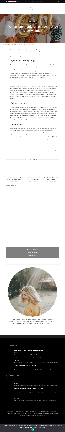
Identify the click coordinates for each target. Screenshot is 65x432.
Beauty (29, 249)
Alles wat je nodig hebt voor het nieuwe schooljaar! (28, 388)
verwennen (21, 150)
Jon (28, 35)
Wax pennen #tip (19, 381)
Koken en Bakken (18, 367)
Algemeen (16, 352)
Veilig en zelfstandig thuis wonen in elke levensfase (28, 350)
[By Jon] (32, 8)
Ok (33, 429)
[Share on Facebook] (5, 55)
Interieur (16, 360)
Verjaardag (10, 150)
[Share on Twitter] (5, 59)
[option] (32, 226)
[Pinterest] (5, 63)
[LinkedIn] (5, 67)
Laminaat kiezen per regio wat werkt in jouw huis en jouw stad (31, 1)
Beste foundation (32, 252)
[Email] (5, 71)
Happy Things (32, 21)
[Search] (58, 1)
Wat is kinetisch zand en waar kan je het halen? (27, 396)
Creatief (16, 383)
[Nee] (63, 428)
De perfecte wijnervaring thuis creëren (25, 365)
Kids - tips (17, 398)
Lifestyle (35, 249)
